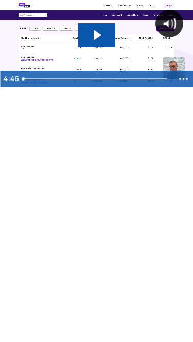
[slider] (95, 79)
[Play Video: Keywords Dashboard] (96, 35)
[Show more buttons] (183, 79)
